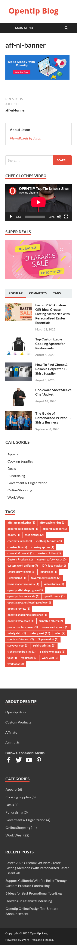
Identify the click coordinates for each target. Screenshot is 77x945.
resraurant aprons (55, 627)
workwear (15, 664)
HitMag (48, 939)
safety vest (40, 633)
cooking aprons (42, 547)
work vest (50, 657)
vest (12, 657)
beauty (13, 535)
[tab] (15, 293)
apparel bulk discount (22, 528)
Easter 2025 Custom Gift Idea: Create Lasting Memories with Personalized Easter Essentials (52, 314)
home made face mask (23, 584)
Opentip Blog (33, 11)
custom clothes (49, 553)
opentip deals (54, 596)
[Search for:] (38, 160)
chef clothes (34, 535)
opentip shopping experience (27, 614)
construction (17, 547)
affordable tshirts (52, 522)
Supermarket (48, 639)
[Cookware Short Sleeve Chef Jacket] (18, 390)
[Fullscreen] (66, 217)
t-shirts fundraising (21, 651)
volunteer (29, 657)
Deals (11, 468)
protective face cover (22, 627)
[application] (38, 202)
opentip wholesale (20, 621)
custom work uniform (22, 565)
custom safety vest (52, 559)
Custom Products (20, 559)
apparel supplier (55, 528)
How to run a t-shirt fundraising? (29, 901)
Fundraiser (48, 571)
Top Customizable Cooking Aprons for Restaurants (50, 343)
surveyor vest (17, 645)
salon (60, 633)
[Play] (11, 217)
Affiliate (11, 732)
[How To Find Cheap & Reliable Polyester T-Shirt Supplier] (18, 365)
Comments (38, 293)
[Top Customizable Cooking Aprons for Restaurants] (18, 339)
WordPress (29, 939)
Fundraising (16, 476)
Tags (57, 293)
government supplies (46, 578)
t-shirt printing (44, 645)
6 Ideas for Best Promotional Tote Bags (34, 893)
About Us (12, 742)
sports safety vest (20, 639)
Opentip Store (15, 712)
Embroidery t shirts (21, 571)
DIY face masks (54, 565)
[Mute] (59, 217)
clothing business (49, 541)
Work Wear (16, 497)
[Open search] (66, 28)
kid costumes (54, 584)
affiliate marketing (21, 522)
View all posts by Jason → (27, 138)
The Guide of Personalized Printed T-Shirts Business (53, 417)
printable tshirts (51, 621)
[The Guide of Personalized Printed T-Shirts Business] (18, 414)
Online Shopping (19, 490)
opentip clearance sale (23, 596)
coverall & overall (20, 553)
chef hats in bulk (19, 541)
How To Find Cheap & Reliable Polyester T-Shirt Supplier (51, 368)
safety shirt (16, 633)
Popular (16, 293)
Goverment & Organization (27, 483)
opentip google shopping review (29, 602)
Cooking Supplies (20, 461)
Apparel (13, 454)
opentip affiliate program (25, 590)
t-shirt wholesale (52, 651)
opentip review (18, 608)
